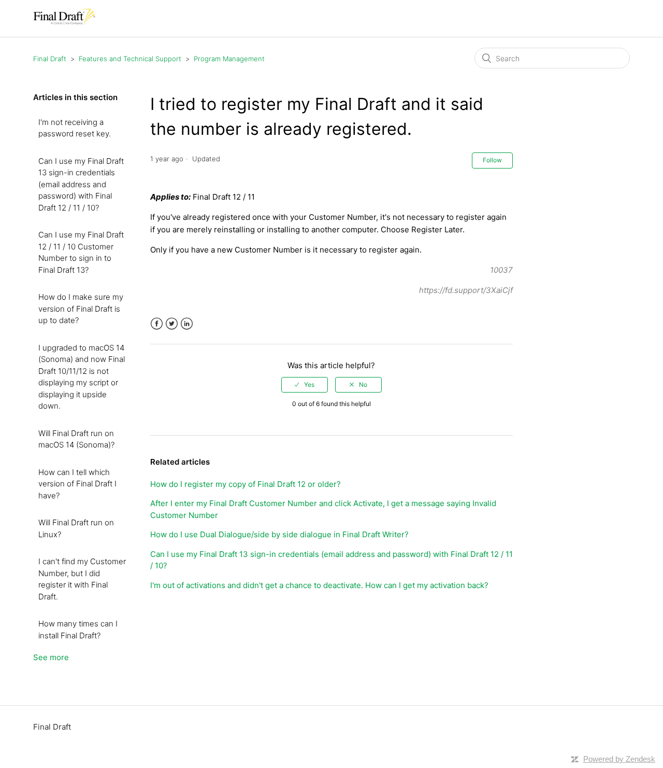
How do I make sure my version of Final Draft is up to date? (80, 308)
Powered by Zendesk (619, 759)
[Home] (64, 24)
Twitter (171, 323)
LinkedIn (186, 323)
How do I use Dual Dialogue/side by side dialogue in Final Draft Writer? (279, 534)
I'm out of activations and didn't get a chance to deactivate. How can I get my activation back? (319, 585)
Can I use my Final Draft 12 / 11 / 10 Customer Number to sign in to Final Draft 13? (81, 252)
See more (51, 657)
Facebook (156, 323)
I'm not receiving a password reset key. (74, 128)
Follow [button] (492, 160)
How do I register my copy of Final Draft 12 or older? (245, 484)
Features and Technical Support (130, 58)
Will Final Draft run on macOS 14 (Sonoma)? (76, 439)
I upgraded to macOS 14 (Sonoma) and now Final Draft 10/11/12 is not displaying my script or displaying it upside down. (81, 377)
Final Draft (49, 58)
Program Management (229, 58)
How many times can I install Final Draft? (78, 629)
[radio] (304, 385)
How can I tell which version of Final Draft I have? (77, 483)
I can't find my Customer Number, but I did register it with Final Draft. (82, 579)
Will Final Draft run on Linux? (76, 528)
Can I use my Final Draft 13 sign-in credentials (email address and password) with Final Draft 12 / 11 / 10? (81, 184)
